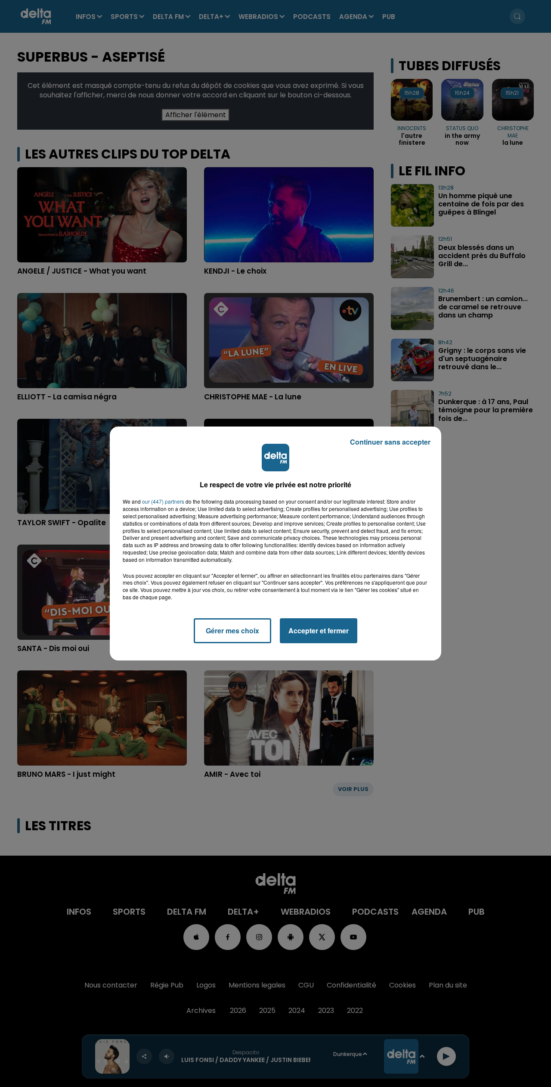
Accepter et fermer (318, 630)
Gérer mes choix (232, 630)
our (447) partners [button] (163, 501)
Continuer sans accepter (390, 442)
